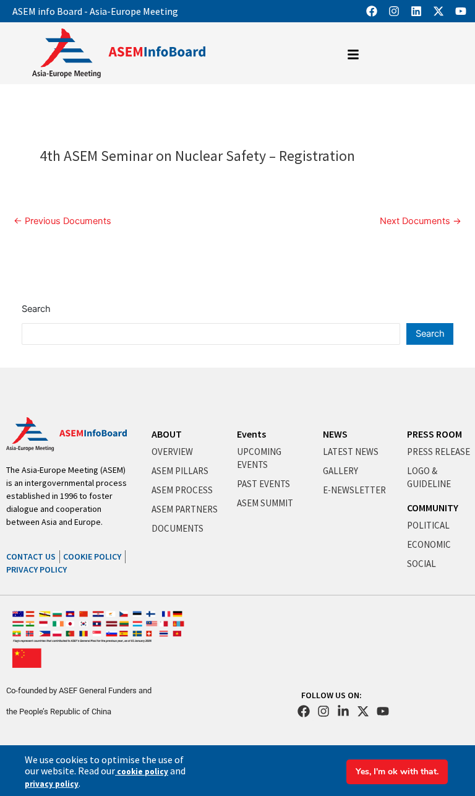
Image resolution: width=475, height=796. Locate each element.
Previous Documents (62, 221)
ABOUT (167, 434)
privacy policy (52, 784)
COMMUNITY (432, 507)
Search (36, 308)
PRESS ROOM (434, 434)
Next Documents (420, 221)
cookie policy (141, 771)
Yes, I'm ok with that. (397, 771)
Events (251, 434)
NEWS (335, 434)
